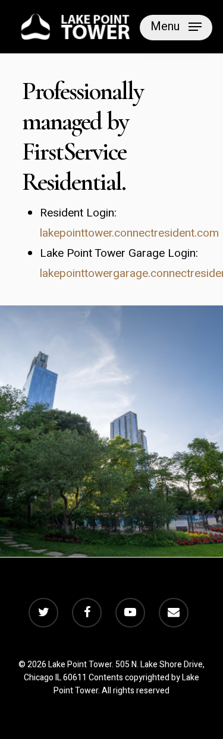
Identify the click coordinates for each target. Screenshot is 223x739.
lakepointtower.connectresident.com (129, 233)
